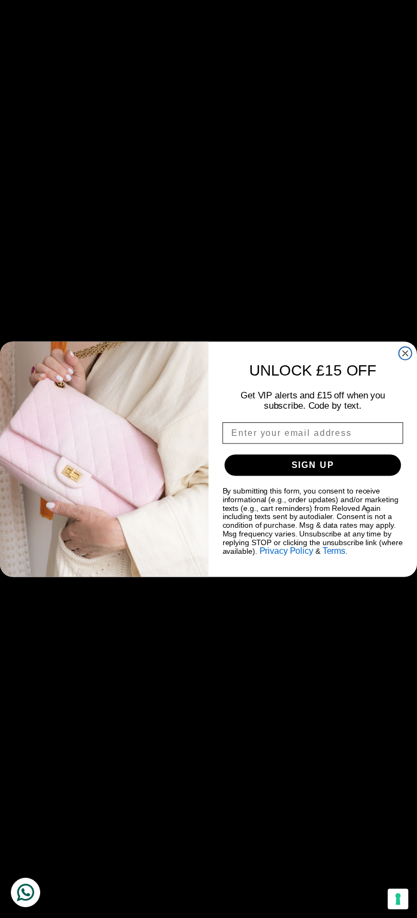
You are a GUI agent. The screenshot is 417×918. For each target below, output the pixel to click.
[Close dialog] (405, 353)
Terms (334, 550)
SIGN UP (313, 464)
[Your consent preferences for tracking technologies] (398, 899)
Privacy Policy (286, 550)
